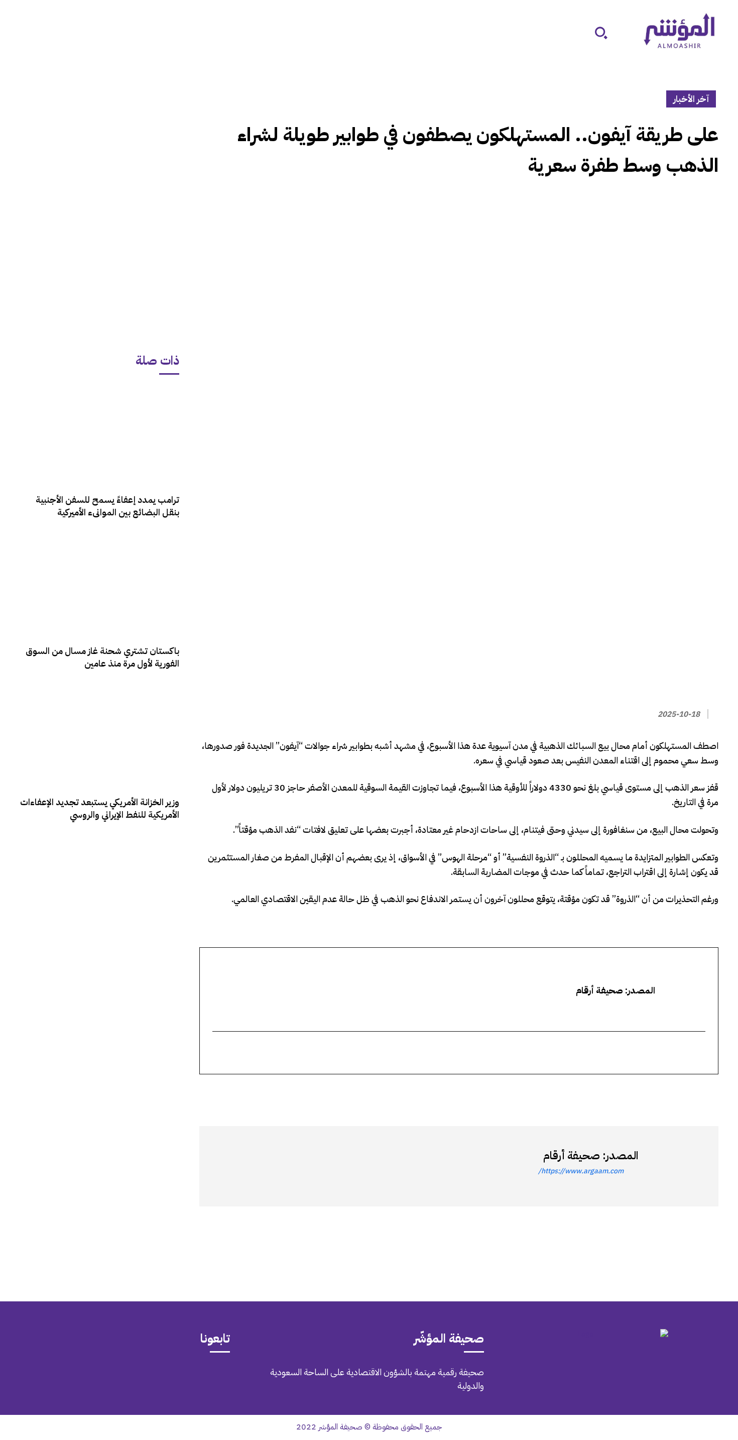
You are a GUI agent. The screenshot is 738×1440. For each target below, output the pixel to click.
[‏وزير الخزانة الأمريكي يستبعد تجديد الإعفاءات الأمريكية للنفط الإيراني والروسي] (99, 738)
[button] (601, 33)
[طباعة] (639, 1092)
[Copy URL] (616, 1092)
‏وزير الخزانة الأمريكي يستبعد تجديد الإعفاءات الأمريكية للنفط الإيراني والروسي (99, 808)
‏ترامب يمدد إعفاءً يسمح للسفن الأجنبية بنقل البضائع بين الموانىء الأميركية (107, 506)
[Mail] (157, 1379)
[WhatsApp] (685, 1092)
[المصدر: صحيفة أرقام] (673, 1166)
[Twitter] (708, 1092)
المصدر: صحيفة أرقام (590, 1155)
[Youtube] (73, 1379)
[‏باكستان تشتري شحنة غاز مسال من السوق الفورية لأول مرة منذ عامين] (99, 586)
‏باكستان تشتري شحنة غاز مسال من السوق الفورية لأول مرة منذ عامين (102, 657)
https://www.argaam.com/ (581, 1171)
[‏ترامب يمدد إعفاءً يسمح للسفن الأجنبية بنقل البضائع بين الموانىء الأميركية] (99, 435)
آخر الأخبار (691, 98)
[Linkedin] (662, 1092)
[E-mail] (698, 1053)
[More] (592, 1092)
